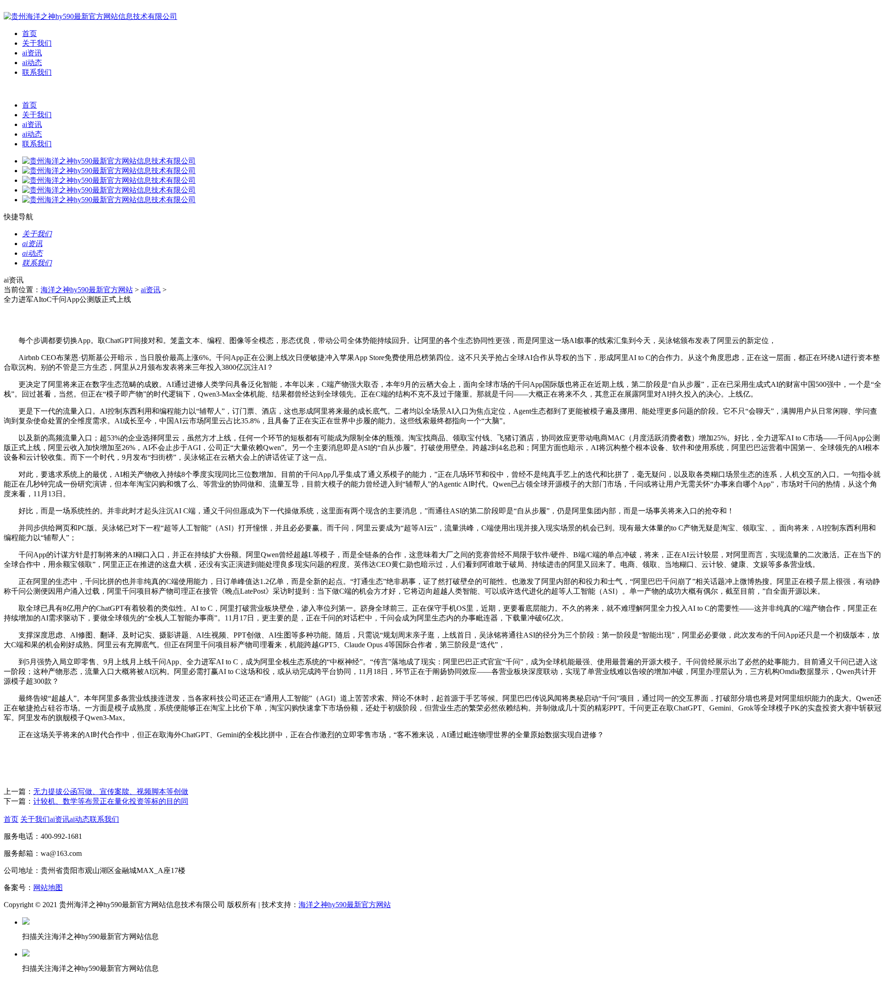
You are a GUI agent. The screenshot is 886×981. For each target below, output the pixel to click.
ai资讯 (32, 53)
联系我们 (37, 72)
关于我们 (37, 43)
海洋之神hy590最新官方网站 (87, 290)
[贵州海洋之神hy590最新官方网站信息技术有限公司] (90, 16)
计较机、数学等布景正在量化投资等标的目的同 (110, 801)
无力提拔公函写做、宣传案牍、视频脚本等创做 (110, 791)
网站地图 (48, 887)
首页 (29, 33)
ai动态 (32, 62)
